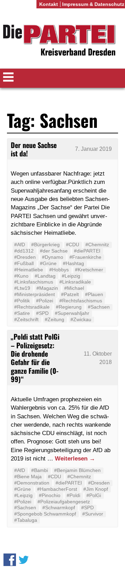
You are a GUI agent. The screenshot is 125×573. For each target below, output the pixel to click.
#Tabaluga (25, 520)
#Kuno (21, 276)
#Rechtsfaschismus (80, 300)
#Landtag (45, 276)
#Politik (22, 300)
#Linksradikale (75, 282)
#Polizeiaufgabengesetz (64, 501)
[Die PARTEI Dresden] (62, 41)
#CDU (72, 244)
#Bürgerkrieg (45, 244)
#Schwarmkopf (58, 507)
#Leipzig (71, 276)
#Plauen (94, 294)
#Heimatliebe (28, 269)
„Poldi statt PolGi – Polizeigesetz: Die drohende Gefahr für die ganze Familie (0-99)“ (35, 357)
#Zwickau (80, 319)
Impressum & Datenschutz (93, 4)
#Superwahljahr (72, 313)
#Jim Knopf (95, 489)
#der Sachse (54, 251)
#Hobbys (59, 269)
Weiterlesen (75, 458)
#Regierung (69, 307)
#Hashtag (73, 263)
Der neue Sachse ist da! (34, 149)
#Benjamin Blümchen (77, 470)
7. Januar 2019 (93, 149)
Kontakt (48, 4)
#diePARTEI (87, 251)
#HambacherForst (57, 489)
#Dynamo (52, 257)
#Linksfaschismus (33, 282)
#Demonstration (31, 483)
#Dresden (25, 257)
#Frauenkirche (85, 257)
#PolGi (93, 495)
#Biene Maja (28, 476)
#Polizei (44, 300)
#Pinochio (49, 495)
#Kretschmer (89, 269)
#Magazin (47, 288)
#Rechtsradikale (32, 307)
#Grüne (48, 263)
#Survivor (92, 514)
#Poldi (73, 495)
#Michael (74, 288)
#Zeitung (54, 319)
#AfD (19, 244)
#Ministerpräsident (34, 294)
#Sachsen (99, 307)
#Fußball (24, 263)
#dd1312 (24, 251)
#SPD (42, 313)
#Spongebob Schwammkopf (45, 514)
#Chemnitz (97, 244)
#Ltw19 (22, 288)
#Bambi (39, 470)
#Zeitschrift (26, 319)
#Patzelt (70, 294)
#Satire (22, 313)
